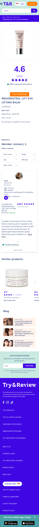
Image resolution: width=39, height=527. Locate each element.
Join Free (32, 4)
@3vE (6, 181)
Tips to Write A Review (12, 417)
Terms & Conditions (11, 497)
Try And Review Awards (13, 461)
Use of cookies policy (11, 490)
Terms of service (20, 372)
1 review (20, 76)
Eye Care (5, 110)
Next (35, 282)
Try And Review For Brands (14, 438)
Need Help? (7, 474)
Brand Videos (8, 467)
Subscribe (29, 366)
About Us (7, 447)
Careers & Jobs (9, 454)
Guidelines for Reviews (12, 424)
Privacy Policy (9, 511)
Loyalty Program (10, 504)
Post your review (19, 94)
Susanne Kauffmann (11, 297)
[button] (6, 140)
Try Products (8, 410)
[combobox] (10, 154)
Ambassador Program (12, 431)
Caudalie (6, 107)
